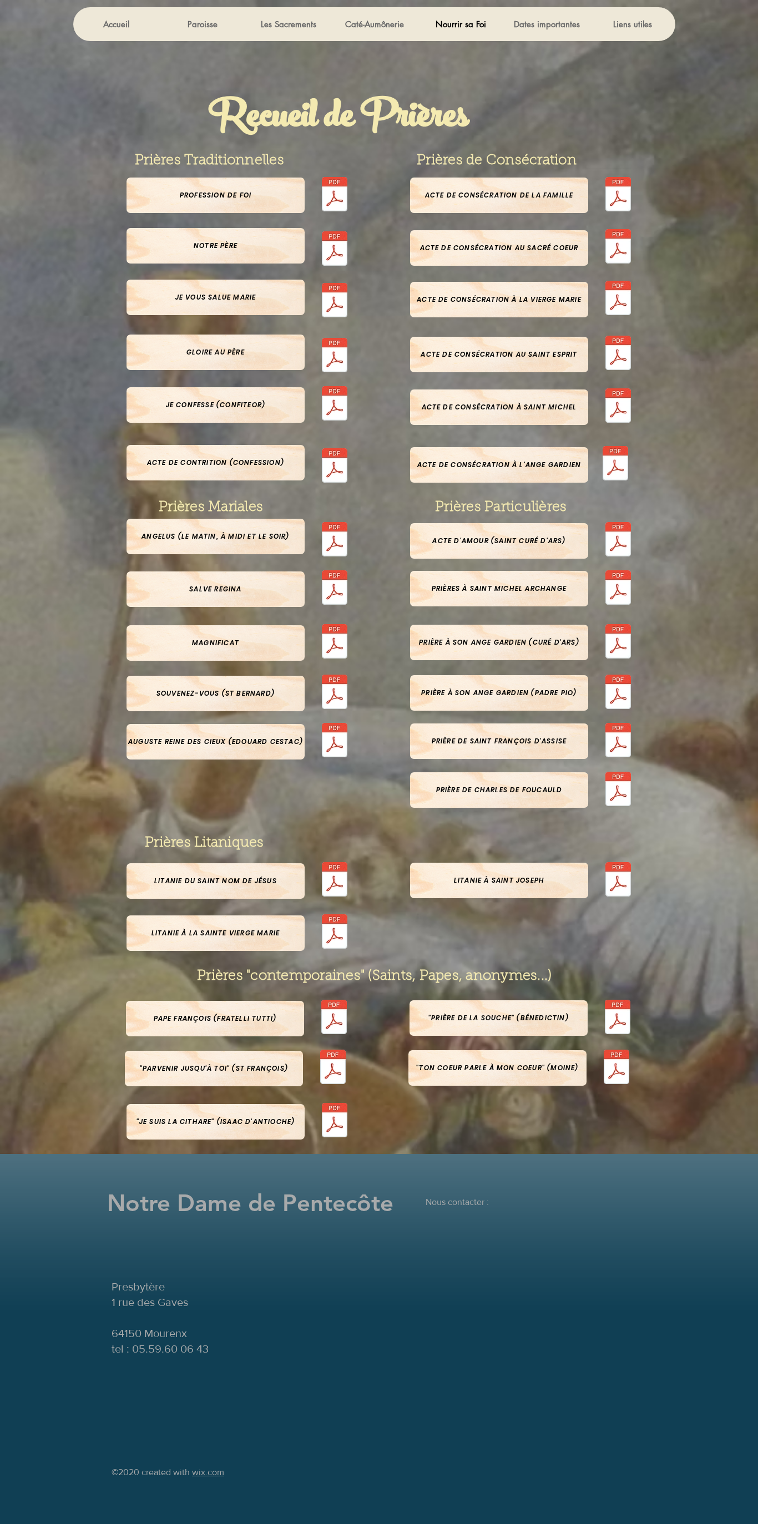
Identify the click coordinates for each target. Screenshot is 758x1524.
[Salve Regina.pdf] (334, 589)
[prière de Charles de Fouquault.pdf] (618, 790)
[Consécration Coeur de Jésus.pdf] (618, 248)
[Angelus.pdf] (334, 541)
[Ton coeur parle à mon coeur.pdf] (616, 1068)
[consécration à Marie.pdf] (618, 299)
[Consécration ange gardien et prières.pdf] (615, 465)
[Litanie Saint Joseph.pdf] (618, 881)
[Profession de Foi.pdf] (334, 195)
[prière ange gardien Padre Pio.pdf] (618, 693)
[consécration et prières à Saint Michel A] (618, 407)
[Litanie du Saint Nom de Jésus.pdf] (334, 881)
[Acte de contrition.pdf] (334, 467)
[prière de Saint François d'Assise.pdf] (618, 741)
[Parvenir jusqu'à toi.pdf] (332, 1068)
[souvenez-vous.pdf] (334, 693)
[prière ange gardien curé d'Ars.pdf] (618, 643)
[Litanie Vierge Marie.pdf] (334, 933)
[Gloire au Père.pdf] (334, 356)
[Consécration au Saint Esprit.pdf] (618, 354)
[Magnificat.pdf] (334, 643)
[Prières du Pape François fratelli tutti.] (334, 1018)
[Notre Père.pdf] (334, 250)
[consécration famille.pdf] (618, 195)
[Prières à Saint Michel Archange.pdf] (618, 589)
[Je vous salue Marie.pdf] (334, 301)
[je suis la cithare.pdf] (334, 1121)
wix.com (208, 1472)
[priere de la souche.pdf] (617, 1018)
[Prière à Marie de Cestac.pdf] (334, 741)
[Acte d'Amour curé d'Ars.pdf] (618, 541)
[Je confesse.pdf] (334, 405)
